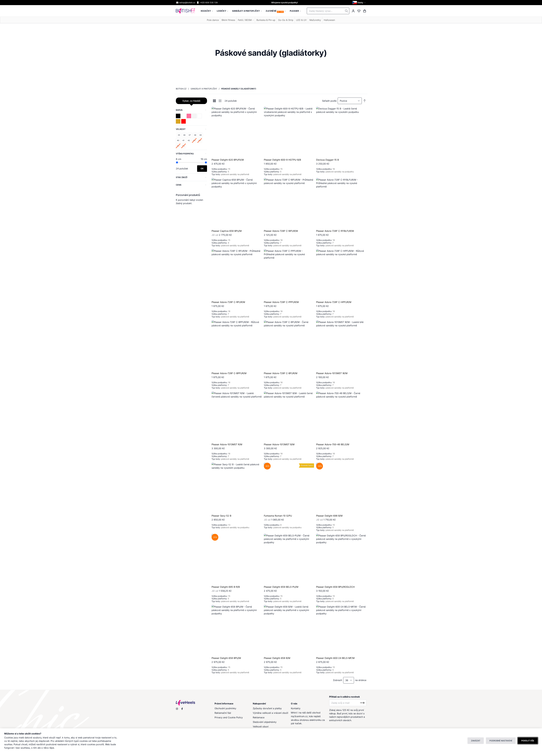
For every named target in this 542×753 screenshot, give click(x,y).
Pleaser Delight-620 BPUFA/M (228, 159)
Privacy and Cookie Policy (229, 717)
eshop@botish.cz (187, 2)
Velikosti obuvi (261, 726)
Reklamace (258, 717)
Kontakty (295, 708)
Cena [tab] (178, 185)
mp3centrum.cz (299, 716)
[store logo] (185, 11)
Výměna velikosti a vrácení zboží (270, 712)
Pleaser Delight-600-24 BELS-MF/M (335, 658)
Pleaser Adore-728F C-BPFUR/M (229, 373)
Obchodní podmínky (225, 708)
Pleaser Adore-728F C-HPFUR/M (333, 302)
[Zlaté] (178, 121)
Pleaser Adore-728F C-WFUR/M (281, 231)
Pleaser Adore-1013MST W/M (331, 373)
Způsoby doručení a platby (267, 708)
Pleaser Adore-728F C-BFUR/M (280, 373)
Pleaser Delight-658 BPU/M (226, 658)
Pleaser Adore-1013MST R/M (227, 444)
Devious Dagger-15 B (327, 159)
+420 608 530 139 (209, 2)
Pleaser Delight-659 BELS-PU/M (281, 586)
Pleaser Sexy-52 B (221, 515)
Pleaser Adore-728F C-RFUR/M (228, 302)
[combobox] (328, 11)
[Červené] (183, 121)
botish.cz (181, 88)
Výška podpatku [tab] (185, 153)
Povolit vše (527, 740)
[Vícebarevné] (199, 116)
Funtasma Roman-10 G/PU (278, 515)
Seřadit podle (329, 100)
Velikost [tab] (180, 129)
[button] (359, 2)
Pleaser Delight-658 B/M (277, 658)
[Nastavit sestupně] (364, 100)
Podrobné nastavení (500, 740)
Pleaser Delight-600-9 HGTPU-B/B (282, 159)
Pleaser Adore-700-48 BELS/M (332, 444)
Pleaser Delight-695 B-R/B (226, 586)
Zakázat (475, 740)
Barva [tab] (179, 110)
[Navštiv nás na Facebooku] (182, 709)
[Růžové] (189, 116)
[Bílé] (194, 116)
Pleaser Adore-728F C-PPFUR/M (281, 302)
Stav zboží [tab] (181, 177)
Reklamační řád (223, 712)
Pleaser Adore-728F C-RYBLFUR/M (335, 231)
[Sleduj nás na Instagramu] (177, 709)
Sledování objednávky (264, 722)
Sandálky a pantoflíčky (204, 88)
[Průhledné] (183, 116)
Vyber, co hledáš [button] (191, 100)
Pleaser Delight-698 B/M (329, 515)
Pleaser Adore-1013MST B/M (279, 444)
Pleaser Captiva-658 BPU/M (227, 231)
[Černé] (178, 116)
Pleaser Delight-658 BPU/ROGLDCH (335, 586)
